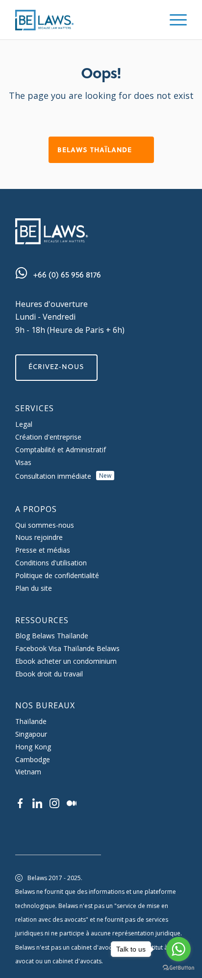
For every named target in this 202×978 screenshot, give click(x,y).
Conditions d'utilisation (51, 562)
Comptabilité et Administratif (60, 449)
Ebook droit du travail (49, 673)
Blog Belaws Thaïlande (51, 635)
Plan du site (33, 588)
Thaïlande (31, 721)
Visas (23, 462)
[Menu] (173, 19)
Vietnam (28, 771)
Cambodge (32, 759)
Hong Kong (33, 746)
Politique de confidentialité (57, 575)
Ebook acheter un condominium (66, 661)
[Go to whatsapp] (178, 949)
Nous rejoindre (39, 537)
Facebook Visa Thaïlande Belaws (67, 648)
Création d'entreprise (48, 437)
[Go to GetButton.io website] (178, 968)
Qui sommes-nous (44, 525)
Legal (23, 424)
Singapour (31, 734)
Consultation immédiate (63, 476)
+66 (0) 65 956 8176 (67, 274)
